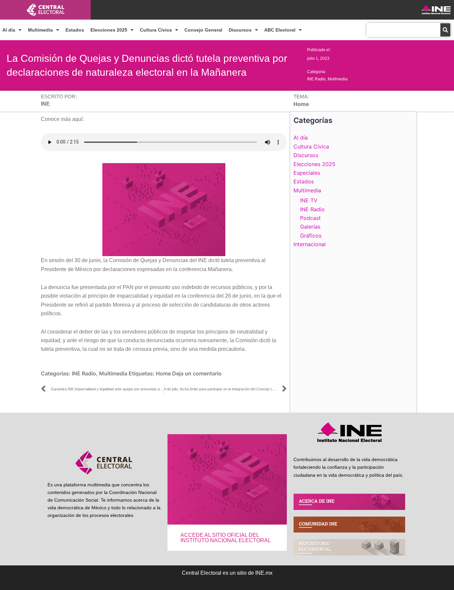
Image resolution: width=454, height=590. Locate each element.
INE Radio (316, 79)
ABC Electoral (279, 30)
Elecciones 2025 (108, 30)
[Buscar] (445, 30)
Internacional (309, 244)
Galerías (310, 226)
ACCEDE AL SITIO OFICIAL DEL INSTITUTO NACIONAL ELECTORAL (225, 537)
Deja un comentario (197, 373)
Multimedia (40, 30)
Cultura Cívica (156, 30)
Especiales (306, 172)
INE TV (308, 200)
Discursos (240, 30)
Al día (8, 30)
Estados (74, 30)
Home (163, 373)
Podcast (310, 218)
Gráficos (310, 235)
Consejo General (203, 30)
